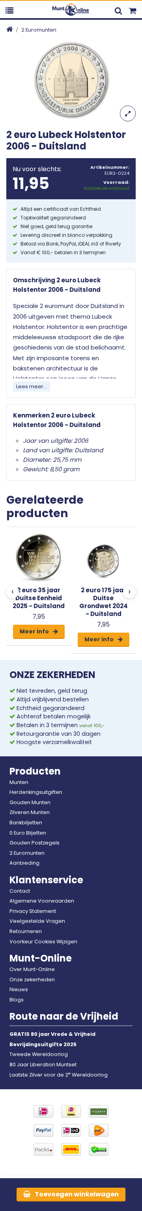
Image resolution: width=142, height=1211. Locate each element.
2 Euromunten (38, 29)
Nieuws (18, 989)
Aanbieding (24, 863)
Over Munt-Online (32, 969)
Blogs (16, 999)
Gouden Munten (29, 802)
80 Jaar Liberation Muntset (43, 1064)
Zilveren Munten (29, 812)
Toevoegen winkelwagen (76, 1194)
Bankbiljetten (25, 822)
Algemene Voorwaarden (41, 900)
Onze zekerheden (32, 979)
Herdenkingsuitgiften (35, 792)
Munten (18, 782)
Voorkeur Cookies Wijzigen (43, 941)
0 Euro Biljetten (27, 832)
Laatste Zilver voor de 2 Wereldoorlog (58, 1074)
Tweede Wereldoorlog (38, 1054)
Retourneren (25, 931)
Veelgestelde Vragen (37, 921)
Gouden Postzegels (34, 842)
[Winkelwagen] (132, 9)
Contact (19, 891)
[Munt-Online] (71, 9)
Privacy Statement (32, 911)
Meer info (35, 631)
